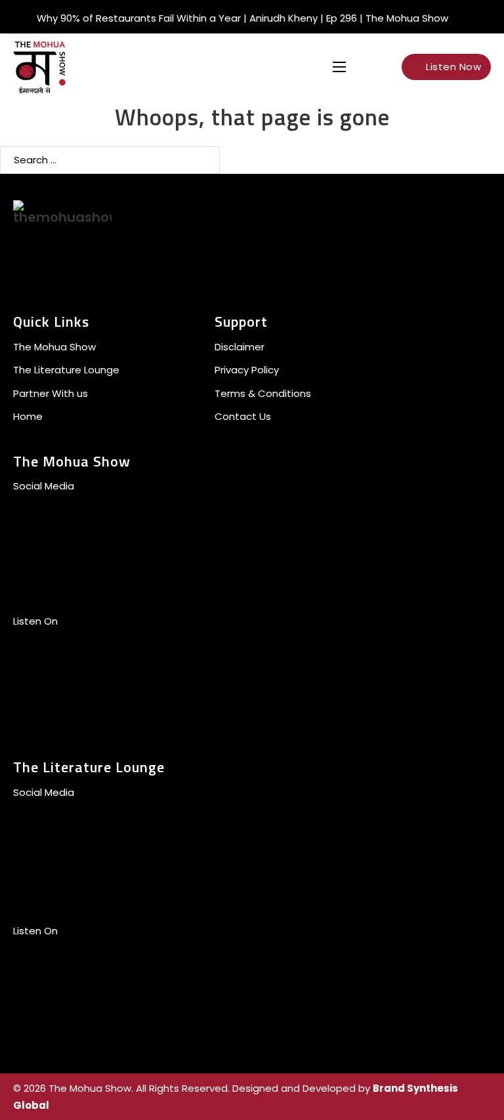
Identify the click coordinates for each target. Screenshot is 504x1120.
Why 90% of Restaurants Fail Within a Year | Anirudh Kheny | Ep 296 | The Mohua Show (242, 18)
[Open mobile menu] (339, 67)
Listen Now (453, 66)
